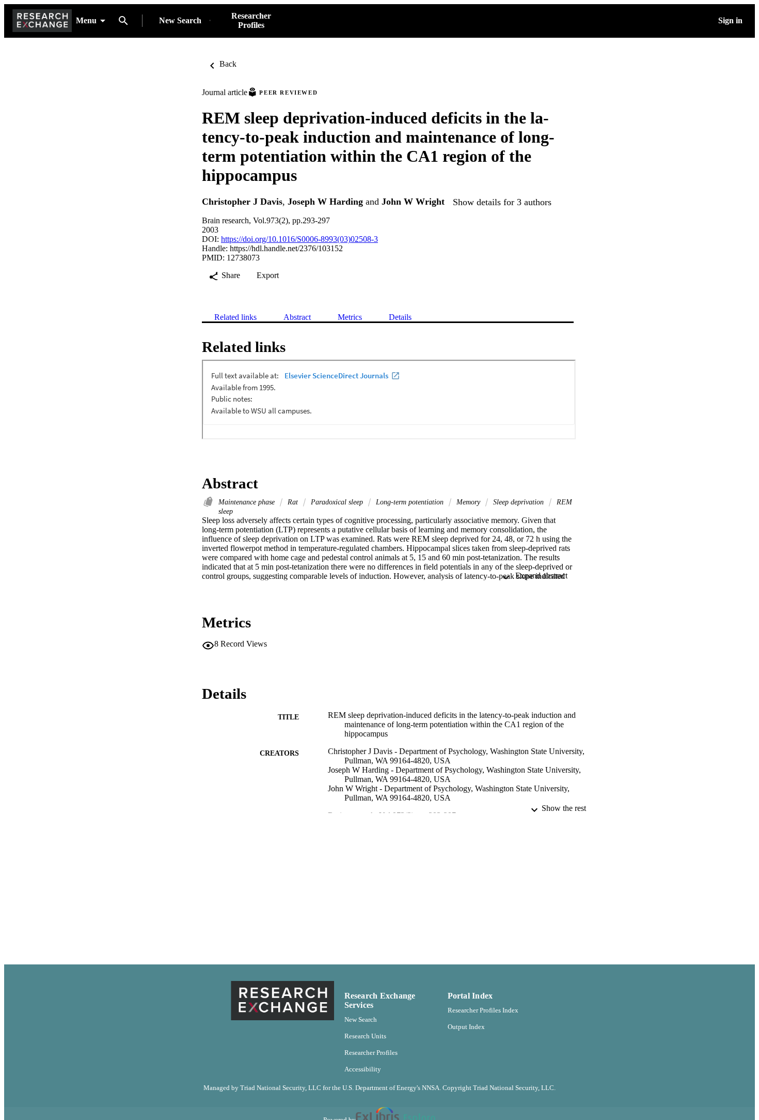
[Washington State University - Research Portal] (42, 21)
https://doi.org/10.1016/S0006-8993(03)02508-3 (299, 239)
